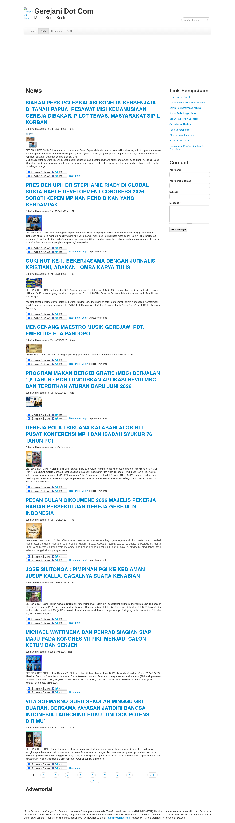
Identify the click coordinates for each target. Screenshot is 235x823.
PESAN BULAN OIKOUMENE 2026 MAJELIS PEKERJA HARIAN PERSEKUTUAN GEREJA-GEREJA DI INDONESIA (91, 506)
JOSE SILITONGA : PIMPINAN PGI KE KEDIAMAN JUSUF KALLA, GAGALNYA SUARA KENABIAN (85, 572)
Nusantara (56, 31)
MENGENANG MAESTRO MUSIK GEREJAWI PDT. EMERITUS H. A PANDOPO (85, 330)
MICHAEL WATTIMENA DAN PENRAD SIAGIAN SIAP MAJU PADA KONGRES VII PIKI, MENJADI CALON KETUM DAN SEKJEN (88, 638)
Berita (44, 31)
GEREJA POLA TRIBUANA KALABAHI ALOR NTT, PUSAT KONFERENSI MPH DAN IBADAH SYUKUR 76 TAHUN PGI (89, 434)
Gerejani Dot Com (63, 11)
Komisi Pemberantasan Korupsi (185, 107)
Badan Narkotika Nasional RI (184, 118)
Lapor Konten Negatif (180, 97)
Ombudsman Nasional (180, 124)
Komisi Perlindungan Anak (182, 113)
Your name (175, 169)
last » (95, 780)
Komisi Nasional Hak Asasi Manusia (187, 102)
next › (152, 775)
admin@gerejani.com (119, 817)
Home (33, 31)
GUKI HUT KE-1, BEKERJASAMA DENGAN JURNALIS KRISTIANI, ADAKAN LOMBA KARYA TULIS (90, 264)
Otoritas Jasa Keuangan (181, 135)
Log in (85, 251)
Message (175, 202)
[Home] (28, 13)
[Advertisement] (117, 58)
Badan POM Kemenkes (181, 140)
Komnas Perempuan (179, 129)
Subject (174, 191)
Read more (75, 175)
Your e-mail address (180, 180)
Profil (69, 31)
